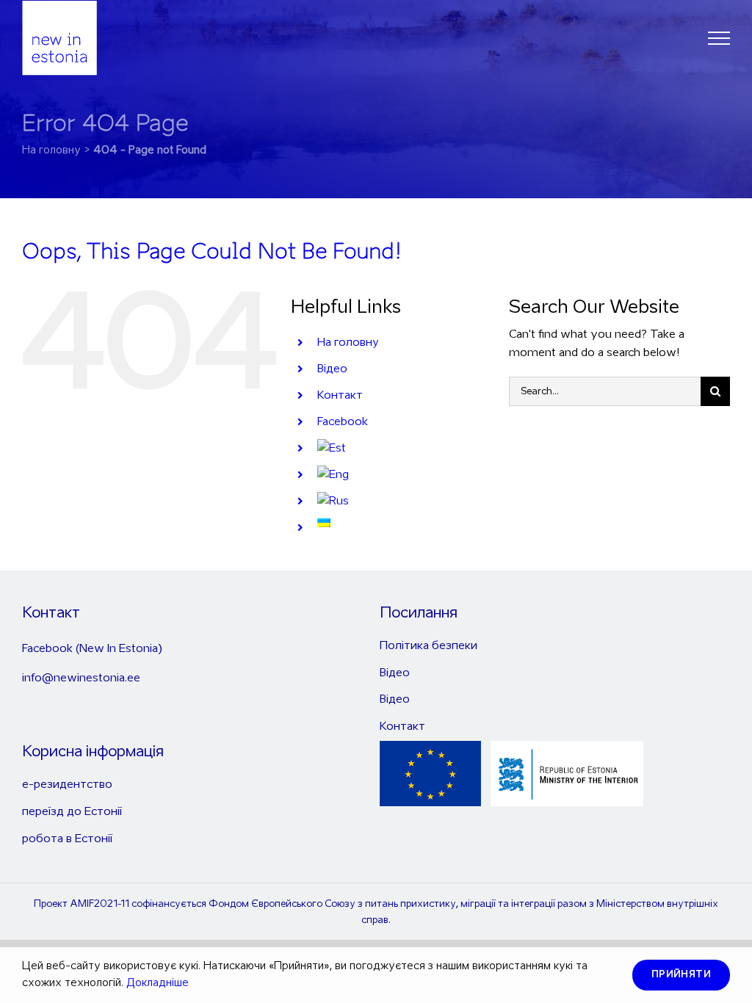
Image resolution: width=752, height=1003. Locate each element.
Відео (332, 368)
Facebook (342, 421)
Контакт (340, 395)
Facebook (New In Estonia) (92, 648)
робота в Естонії (67, 838)
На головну (348, 342)
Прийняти (681, 975)
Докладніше (157, 983)
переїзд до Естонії (72, 811)
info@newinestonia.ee (81, 678)
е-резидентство (67, 784)
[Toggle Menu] (719, 38)
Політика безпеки (428, 645)
